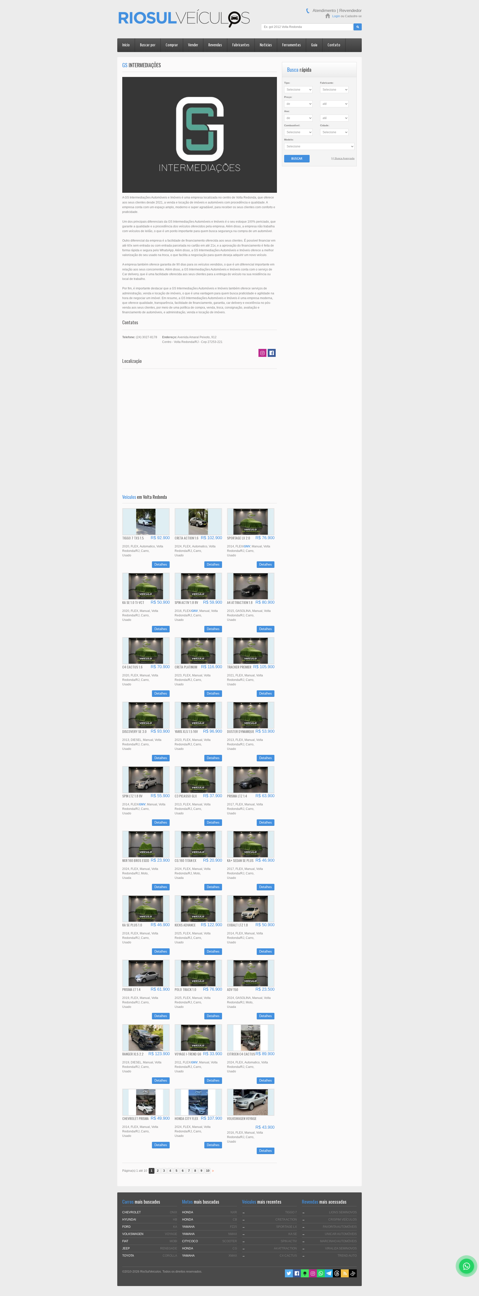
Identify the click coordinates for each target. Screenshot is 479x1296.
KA (175, 1227)
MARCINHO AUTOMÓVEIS (338, 1241)
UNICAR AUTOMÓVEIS (341, 1234)
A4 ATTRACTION (285, 1248)
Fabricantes (240, 45)
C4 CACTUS (288, 1255)
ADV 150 (232, 989)
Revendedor (350, 10)
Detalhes (160, 564)
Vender (193, 45)
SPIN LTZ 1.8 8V (132, 795)
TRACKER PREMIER (239, 666)
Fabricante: (327, 82)
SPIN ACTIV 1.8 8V (186, 602)
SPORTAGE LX (286, 1227)
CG (235, 1248)
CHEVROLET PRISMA (135, 1118)
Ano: (287, 111)
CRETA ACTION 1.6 (186, 537)
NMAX (232, 1234)
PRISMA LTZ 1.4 (237, 795)
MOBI (173, 1241)
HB (175, 1219)
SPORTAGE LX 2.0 (238, 537)
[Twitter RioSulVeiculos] (289, 1276)
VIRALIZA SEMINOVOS (341, 1248)
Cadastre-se (353, 16)
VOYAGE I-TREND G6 (188, 1053)
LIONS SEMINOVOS (343, 1212)
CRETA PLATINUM (186, 666)
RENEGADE (168, 1248)
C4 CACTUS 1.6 (132, 666)
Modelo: (289, 139)
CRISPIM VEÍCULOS (342, 1219)
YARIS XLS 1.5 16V (186, 731)
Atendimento (324, 10)
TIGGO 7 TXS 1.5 (133, 537)
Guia (314, 45)
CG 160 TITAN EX (185, 860)
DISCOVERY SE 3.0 (134, 731)
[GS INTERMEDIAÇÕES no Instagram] (262, 353)
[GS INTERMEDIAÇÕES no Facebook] (272, 353)
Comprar (172, 45)
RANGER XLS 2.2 (132, 1053)
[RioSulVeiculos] (184, 19)
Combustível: (292, 125)
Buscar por (147, 45)
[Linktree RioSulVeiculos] (305, 1276)
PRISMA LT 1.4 (131, 989)
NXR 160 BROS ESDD (135, 860)
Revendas (215, 45)
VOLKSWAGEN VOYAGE (241, 1118)
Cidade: (324, 125)
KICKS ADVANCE (185, 924)
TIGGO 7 (291, 1212)
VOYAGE (171, 1234)
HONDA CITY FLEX (186, 1118)
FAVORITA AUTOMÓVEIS (340, 1227)
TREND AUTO (347, 1255)
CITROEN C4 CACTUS (241, 1053)
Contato (334, 45)
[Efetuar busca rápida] (358, 26)
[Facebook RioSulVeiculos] (297, 1276)
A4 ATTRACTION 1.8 (239, 602)
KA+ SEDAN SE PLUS (240, 860)
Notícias (266, 45)
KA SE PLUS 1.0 (132, 924)
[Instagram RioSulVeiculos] (313, 1276)
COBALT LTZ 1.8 (237, 924)
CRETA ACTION (286, 1219)
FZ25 (233, 1227)
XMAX (233, 1255)
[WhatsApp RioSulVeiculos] (321, 1276)
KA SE (292, 1234)
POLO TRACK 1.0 (185, 989)
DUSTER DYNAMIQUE (240, 731)
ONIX (173, 1212)
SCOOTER (229, 1241)
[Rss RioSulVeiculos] (345, 1276)
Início (126, 45)
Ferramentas (291, 45)
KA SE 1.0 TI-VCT (133, 602)
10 (208, 1170)
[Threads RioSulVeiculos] (337, 1276)
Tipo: (287, 82)
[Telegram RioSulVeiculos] (329, 1276)
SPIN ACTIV (289, 1241)
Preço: (288, 97)
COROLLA (170, 1255)
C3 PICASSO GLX (186, 795)
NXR (234, 1212)
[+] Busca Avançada (343, 158)
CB (235, 1219)
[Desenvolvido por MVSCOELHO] (353, 1276)
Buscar (296, 158)
